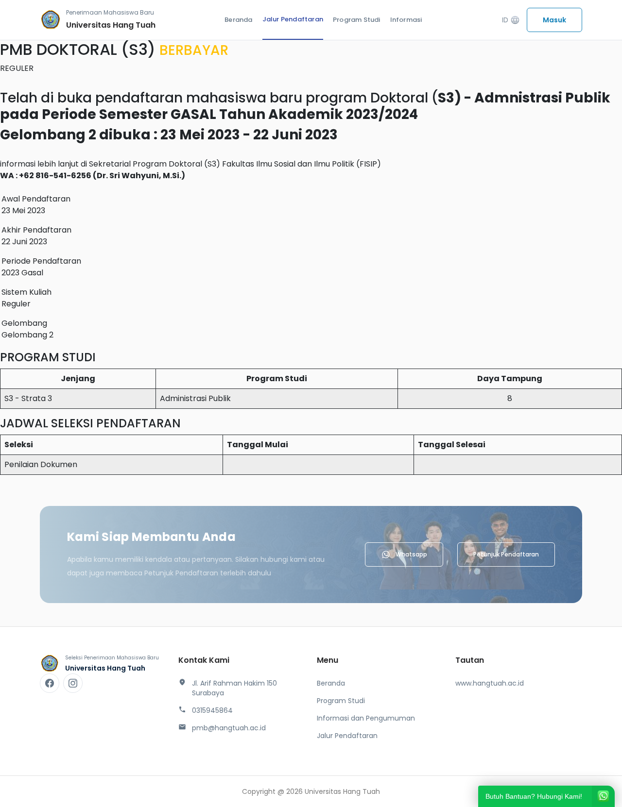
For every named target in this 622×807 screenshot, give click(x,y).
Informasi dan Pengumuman (366, 718)
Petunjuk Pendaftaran (506, 554)
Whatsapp (411, 554)
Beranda (238, 19)
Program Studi (356, 19)
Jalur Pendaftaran (292, 19)
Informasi (406, 19)
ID (511, 20)
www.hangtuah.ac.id (489, 683)
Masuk (554, 20)
